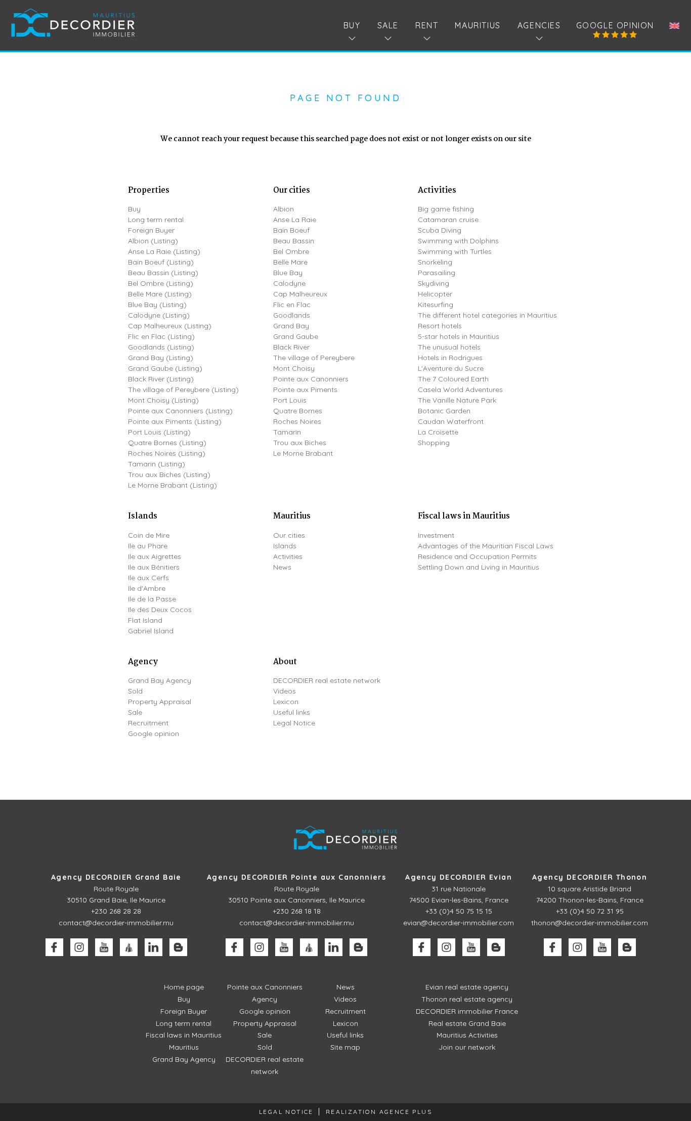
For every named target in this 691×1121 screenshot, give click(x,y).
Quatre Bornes (297, 410)
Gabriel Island (151, 630)
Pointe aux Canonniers (311, 378)
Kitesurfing (435, 304)
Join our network (467, 1047)
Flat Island (145, 620)
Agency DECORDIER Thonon (589, 877)
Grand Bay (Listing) (160, 357)
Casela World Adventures (460, 389)
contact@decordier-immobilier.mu (116, 922)
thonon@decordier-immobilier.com (589, 922)
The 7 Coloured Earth (453, 378)
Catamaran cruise (448, 219)
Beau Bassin (293, 240)
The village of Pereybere (314, 357)
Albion (283, 208)
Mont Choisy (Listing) (163, 400)
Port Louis (290, 400)
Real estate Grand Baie (467, 1023)
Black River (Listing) (161, 378)
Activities (437, 190)
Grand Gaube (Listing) (165, 368)
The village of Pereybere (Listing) (183, 389)
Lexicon (285, 701)
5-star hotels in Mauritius (458, 336)
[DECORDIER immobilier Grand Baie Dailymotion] (129, 947)
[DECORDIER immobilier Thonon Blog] (627, 947)
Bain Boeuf (291, 230)
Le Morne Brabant (303, 453)
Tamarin (287, 432)
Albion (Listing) (153, 240)
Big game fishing (446, 208)
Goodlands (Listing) (161, 347)
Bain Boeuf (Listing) (161, 262)
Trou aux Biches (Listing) (169, 474)
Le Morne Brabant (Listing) (172, 485)
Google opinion (615, 25)
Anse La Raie (294, 219)
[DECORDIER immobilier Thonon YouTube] (602, 947)
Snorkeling (435, 262)
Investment (436, 535)
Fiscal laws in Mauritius (464, 516)
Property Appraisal (159, 701)
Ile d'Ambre (146, 588)
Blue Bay (288, 272)
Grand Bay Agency (159, 680)
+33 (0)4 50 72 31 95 (590, 911)
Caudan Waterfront (451, 421)
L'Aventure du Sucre (451, 368)
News (282, 567)
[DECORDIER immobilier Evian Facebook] (421, 947)
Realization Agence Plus (379, 1111)
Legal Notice (294, 722)
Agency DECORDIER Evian (458, 877)
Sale (135, 712)
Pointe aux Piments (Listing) (175, 421)
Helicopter (435, 293)
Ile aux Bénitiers (154, 567)
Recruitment (148, 722)
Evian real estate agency (466, 986)
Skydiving (433, 283)
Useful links (291, 712)
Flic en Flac (292, 304)
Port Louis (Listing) (159, 432)
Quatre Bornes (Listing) (167, 442)
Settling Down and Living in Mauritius (478, 567)
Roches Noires (297, 421)
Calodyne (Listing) (159, 315)
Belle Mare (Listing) (160, 293)
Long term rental (156, 219)
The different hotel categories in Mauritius (487, 315)
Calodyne (289, 283)
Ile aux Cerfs (148, 577)
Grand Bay (291, 325)
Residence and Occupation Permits (477, 556)
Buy (134, 208)
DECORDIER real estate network (326, 680)
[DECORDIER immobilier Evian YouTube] (471, 947)
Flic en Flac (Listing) (161, 336)
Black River (291, 347)
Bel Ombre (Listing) (160, 283)
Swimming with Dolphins (458, 240)
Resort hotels (440, 325)
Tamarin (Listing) (156, 463)
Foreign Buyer (151, 230)
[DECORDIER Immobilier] (73, 22)
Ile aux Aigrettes (154, 556)
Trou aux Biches (299, 442)
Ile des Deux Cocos (160, 609)
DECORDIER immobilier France (467, 1011)
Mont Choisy (294, 368)
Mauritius (477, 25)
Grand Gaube (295, 336)
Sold (135, 691)
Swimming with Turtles (455, 251)
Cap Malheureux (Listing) (169, 325)
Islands (142, 516)
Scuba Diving (439, 230)
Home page (184, 986)
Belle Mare (290, 262)
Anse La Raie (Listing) (164, 251)
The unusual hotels (449, 347)
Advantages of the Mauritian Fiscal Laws (485, 545)
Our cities (291, 190)
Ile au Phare (147, 545)
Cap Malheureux (300, 293)
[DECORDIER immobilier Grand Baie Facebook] (54, 947)
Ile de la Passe (152, 598)
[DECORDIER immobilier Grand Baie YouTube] (104, 947)
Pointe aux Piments (305, 389)
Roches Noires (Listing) (166, 453)
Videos (284, 691)
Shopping (434, 442)
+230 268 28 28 (116, 911)
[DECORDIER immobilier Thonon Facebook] (553, 947)
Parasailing (436, 272)
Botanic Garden (444, 410)
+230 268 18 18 (297, 911)
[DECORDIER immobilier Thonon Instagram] (577, 947)
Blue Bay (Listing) (157, 304)
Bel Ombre (291, 251)
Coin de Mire (148, 535)
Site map (345, 1047)
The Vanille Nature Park (457, 400)
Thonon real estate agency (466, 999)
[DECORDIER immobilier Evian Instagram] (446, 947)
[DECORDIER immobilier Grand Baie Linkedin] (153, 947)
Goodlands (291, 315)
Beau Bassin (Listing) (163, 272)
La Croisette (438, 432)
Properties (148, 190)
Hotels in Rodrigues (450, 357)
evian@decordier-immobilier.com (458, 922)
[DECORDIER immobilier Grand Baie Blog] (178, 947)
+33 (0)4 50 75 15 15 (458, 911)
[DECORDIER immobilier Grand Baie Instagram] (79, 947)
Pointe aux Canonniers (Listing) (180, 410)
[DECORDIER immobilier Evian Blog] (496, 947)
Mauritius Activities (467, 1035)
